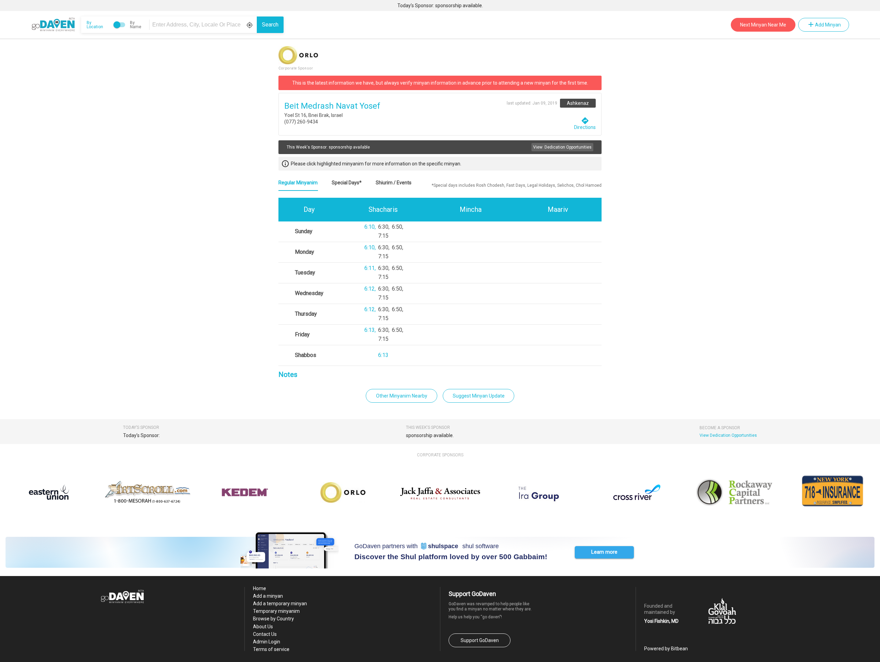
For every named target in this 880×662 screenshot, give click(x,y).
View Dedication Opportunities (728, 435)
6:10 (369, 227)
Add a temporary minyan (280, 603)
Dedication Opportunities (562, 147)
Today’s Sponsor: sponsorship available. (440, 5)
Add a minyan (268, 596)
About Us (263, 626)
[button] (604, 552)
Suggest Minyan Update (479, 396)
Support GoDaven (480, 640)
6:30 (383, 227)
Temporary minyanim (276, 611)
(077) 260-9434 (301, 121)
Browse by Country (273, 618)
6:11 (369, 268)
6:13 (369, 330)
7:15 (383, 235)
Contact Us (265, 634)
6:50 (397, 227)
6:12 (369, 288)
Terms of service (271, 649)
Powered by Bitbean (666, 648)
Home (259, 588)
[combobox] (204, 25)
